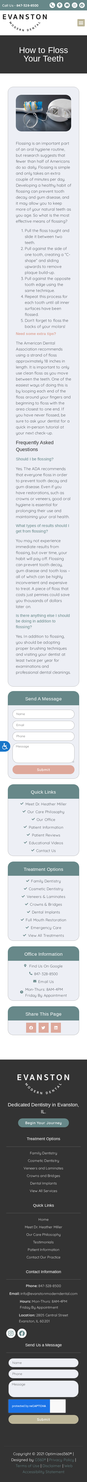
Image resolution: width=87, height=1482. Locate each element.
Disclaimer (51, 1465)
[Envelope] (67, 5)
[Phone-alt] (52, 5)
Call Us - (20, 5)
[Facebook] (82, 5)
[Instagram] (74, 5)
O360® (40, 1459)
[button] (81, 22)
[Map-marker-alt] (59, 5)
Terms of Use (27, 1465)
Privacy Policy (61, 1459)
